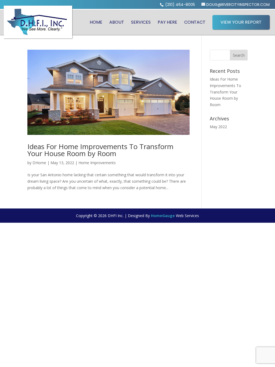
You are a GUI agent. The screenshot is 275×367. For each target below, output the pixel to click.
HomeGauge (163, 215)
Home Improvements (97, 162)
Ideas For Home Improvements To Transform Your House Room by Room (100, 150)
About (116, 22)
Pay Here (167, 22)
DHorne (39, 162)
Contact (194, 22)
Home (96, 22)
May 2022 (218, 126)
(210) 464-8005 (179, 4)
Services (141, 22)
